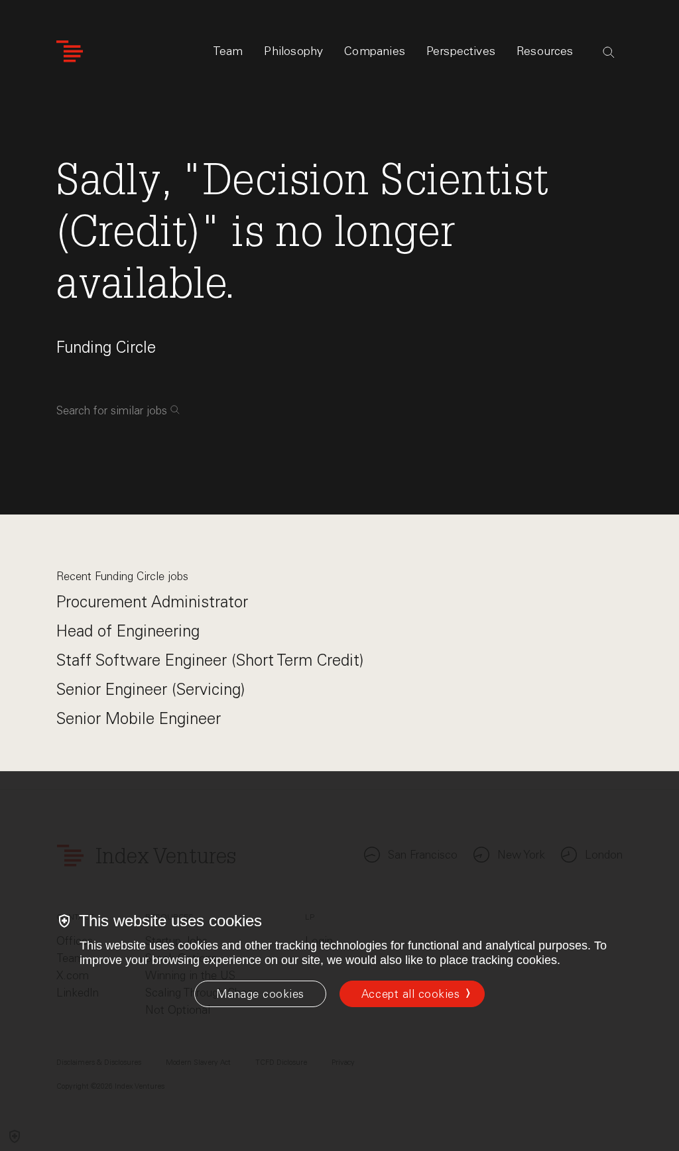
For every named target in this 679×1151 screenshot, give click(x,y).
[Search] (609, 52)
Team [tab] (228, 51)
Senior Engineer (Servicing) (150, 689)
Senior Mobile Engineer (138, 718)
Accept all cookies (410, 993)
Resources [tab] (545, 51)
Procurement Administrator (152, 601)
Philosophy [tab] (293, 51)
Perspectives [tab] (460, 51)
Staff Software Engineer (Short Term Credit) (209, 660)
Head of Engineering (128, 630)
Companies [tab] (374, 51)
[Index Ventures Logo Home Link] (69, 51)
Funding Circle (106, 347)
